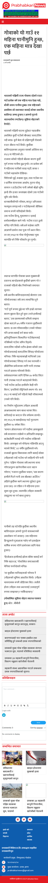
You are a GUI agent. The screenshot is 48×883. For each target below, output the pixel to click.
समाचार (30, 829)
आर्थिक (29, 836)
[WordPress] (4, 715)
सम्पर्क (5, 833)
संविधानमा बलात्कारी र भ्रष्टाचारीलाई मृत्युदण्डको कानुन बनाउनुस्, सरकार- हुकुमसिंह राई (20, 622)
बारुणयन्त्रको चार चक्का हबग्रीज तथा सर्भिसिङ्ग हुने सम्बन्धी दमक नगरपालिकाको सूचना (23, 639)
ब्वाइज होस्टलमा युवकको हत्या (18, 631)
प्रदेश (28, 833)
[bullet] (21, 705)
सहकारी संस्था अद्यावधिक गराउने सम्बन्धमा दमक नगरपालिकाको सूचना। (23, 670)
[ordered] (17, 705)
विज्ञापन (6, 836)
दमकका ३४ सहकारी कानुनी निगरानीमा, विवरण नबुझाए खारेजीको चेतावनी (22, 660)
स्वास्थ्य (29, 839)
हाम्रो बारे (6, 829)
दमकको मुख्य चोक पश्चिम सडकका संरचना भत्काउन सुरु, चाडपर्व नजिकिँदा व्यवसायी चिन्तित (23, 650)
